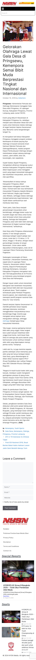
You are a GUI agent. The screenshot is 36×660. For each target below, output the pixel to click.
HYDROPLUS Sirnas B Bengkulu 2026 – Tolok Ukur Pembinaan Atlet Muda (16, 587)
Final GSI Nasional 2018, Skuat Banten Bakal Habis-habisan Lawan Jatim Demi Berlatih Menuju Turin (16, 445)
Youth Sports (19, 428)
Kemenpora (9, 428)
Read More (6, 596)
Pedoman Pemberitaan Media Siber (16, 533)
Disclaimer (7, 542)
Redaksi (6, 529)
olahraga (6, 321)
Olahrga (26, 431)
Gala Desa (9, 431)
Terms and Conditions (11, 546)
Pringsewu (7, 434)
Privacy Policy (8, 538)
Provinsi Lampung (18, 434)
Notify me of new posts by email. (16, 502)
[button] (3, 9)
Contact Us (7, 551)
